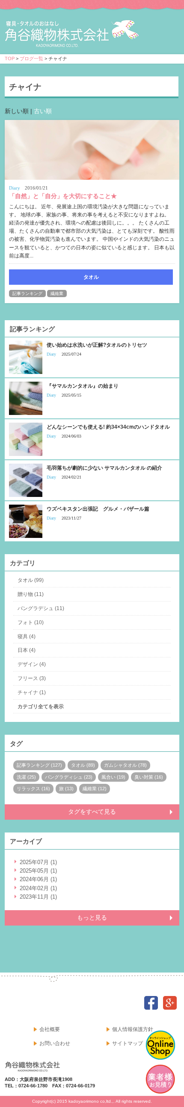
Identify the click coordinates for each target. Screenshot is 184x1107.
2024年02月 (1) (38, 888)
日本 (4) (27, 650)
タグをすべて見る (92, 811)
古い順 (43, 111)
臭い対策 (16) (148, 777)
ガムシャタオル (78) (125, 765)
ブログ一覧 (31, 58)
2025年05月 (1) (38, 870)
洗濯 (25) (26, 777)
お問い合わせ (54, 1043)
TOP (10, 58)
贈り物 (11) (31, 594)
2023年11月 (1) (38, 897)
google (170, 1003)
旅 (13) (66, 788)
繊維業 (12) (95, 788)
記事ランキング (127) (39, 765)
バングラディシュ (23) (68, 777)
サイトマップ (127, 1043)
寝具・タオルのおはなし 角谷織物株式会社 (80, 34)
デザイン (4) (32, 664)
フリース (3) (32, 678)
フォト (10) (31, 622)
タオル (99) (31, 580)
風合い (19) (113, 777)
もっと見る (92, 917)
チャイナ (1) (32, 692)
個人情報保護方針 (132, 1029)
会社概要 (49, 1029)
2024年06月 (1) (38, 879)
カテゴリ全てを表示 (41, 707)
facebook (151, 1003)
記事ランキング (27, 293)
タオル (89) (83, 765)
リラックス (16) (33, 788)
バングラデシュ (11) (41, 608)
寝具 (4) (27, 637)
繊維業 (56, 293)
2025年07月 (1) (38, 862)
